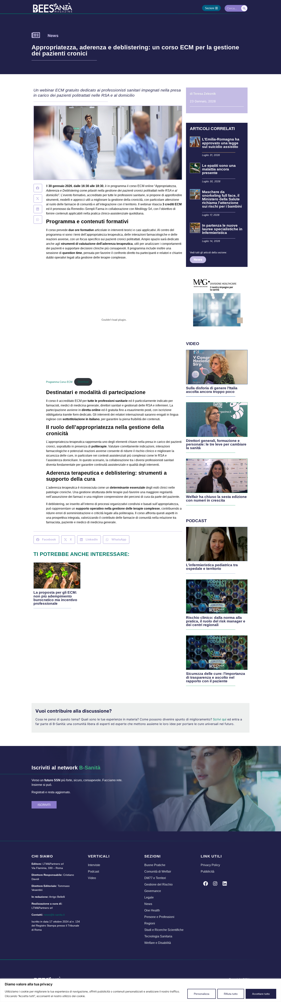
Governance (152, 891)
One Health (152, 910)
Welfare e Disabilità (157, 942)
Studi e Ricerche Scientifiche (164, 929)
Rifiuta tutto (231, 993)
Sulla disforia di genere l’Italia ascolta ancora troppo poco (211, 390)
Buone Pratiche (154, 865)
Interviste (94, 865)
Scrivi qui (219, 719)
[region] (140, 990)
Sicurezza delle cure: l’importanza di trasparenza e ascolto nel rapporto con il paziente (215, 677)
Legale (149, 897)
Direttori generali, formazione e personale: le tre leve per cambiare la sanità (216, 444)
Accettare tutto (261, 993)
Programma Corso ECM (59, 381)
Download (83, 381)
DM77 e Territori (155, 878)
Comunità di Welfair (157, 871)
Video (92, 878)
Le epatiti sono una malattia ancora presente (219, 169)
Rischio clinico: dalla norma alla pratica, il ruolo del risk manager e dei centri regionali (215, 621)
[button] (37, 188)
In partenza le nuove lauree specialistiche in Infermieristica (222, 229)
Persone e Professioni (159, 916)
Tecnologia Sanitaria (158, 936)
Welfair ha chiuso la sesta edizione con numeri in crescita (216, 498)
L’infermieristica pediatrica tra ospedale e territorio (212, 567)
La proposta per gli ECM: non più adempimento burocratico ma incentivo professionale (55, 597)
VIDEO (192, 343)
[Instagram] (215, 883)
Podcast (93, 871)
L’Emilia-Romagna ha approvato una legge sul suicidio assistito (220, 143)
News (53, 35)
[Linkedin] (224, 883)
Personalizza (201, 993)
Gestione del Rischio (158, 884)
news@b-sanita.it (54, 914)
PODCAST (196, 520)
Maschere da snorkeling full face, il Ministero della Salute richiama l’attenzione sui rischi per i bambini (222, 199)
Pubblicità (207, 871)
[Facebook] (205, 883)
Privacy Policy (210, 865)
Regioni (149, 923)
